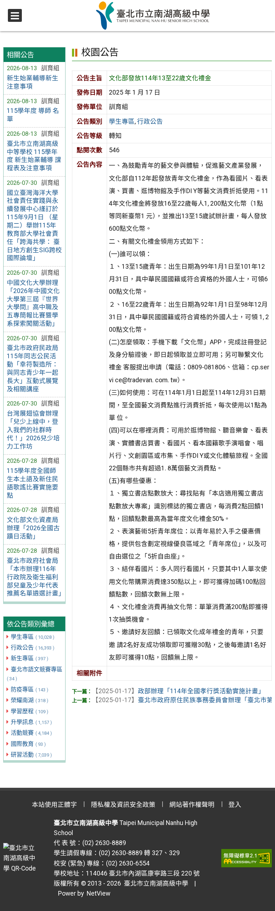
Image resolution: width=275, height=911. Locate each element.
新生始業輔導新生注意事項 (32, 82)
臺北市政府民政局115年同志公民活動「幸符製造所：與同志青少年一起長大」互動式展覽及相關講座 (32, 368)
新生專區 (29, 658)
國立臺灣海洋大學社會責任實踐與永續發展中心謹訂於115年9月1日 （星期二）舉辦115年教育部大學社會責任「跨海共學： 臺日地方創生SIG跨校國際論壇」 (34, 225)
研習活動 (31, 754)
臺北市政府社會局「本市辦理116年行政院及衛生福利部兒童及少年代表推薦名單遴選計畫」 (34, 577)
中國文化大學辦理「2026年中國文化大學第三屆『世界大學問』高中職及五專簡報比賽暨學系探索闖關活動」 (33, 303)
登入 (234, 804)
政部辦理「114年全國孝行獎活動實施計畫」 (178, 691)
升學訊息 (31, 722)
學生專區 (32, 636)
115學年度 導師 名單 (33, 115)
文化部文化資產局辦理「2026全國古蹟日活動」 (33, 528)
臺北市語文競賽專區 (34, 674)
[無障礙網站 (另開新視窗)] (246, 858)
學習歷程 (29, 711)
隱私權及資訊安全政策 (123, 804)
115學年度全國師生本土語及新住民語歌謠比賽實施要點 (32, 483)
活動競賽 (31, 732)
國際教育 (28, 743)
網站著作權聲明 (191, 804)
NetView (98, 893)
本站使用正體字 (54, 804)
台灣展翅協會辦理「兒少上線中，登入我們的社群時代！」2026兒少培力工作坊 (33, 430)
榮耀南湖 (29, 700)
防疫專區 (29, 689)
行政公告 (32, 647)
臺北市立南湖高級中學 (154, 883)
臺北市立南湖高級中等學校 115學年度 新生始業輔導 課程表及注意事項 (34, 156)
